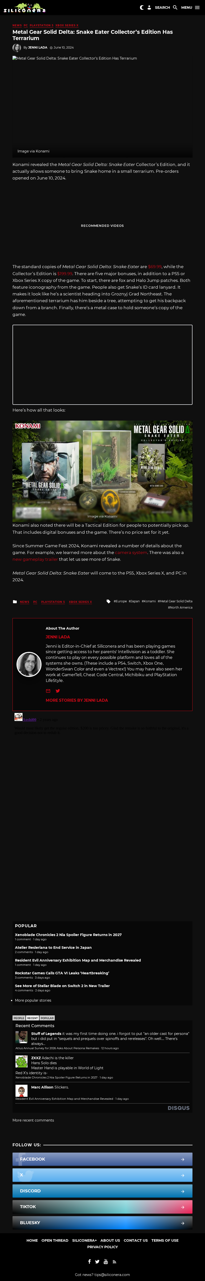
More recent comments (33, 1120)
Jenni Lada (37, 47)
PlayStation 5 (42, 25)
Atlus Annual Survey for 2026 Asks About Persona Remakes (57, 1048)
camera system (131, 552)
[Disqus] (102, 773)
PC (26, 25)
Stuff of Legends (46, 1033)
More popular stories (33, 1000)
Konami (150, 601)
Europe (121, 601)
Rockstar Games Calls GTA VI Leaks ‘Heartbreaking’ (62, 973)
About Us (110, 1240)
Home (32, 1240)
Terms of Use (165, 1240)
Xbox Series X (67, 25)
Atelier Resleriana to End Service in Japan (53, 947)
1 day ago (106, 1077)
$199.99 (64, 273)
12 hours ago (110, 1048)
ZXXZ (36, 1058)
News (17, 25)
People (19, 1018)
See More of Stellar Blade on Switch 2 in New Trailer (62, 986)
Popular (47, 1018)
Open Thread (55, 1240)
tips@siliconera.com (112, 1274)
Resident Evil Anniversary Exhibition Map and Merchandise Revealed (78, 960)
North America (181, 607)
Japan (135, 601)
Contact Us (136, 1240)
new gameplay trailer (35, 559)
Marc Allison (42, 1087)
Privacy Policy (102, 1247)
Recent (32, 1018)
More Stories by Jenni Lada (77, 700)
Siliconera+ (84, 1240)
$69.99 (155, 266)
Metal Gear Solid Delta (176, 601)
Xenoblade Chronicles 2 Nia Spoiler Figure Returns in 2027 (68, 935)
